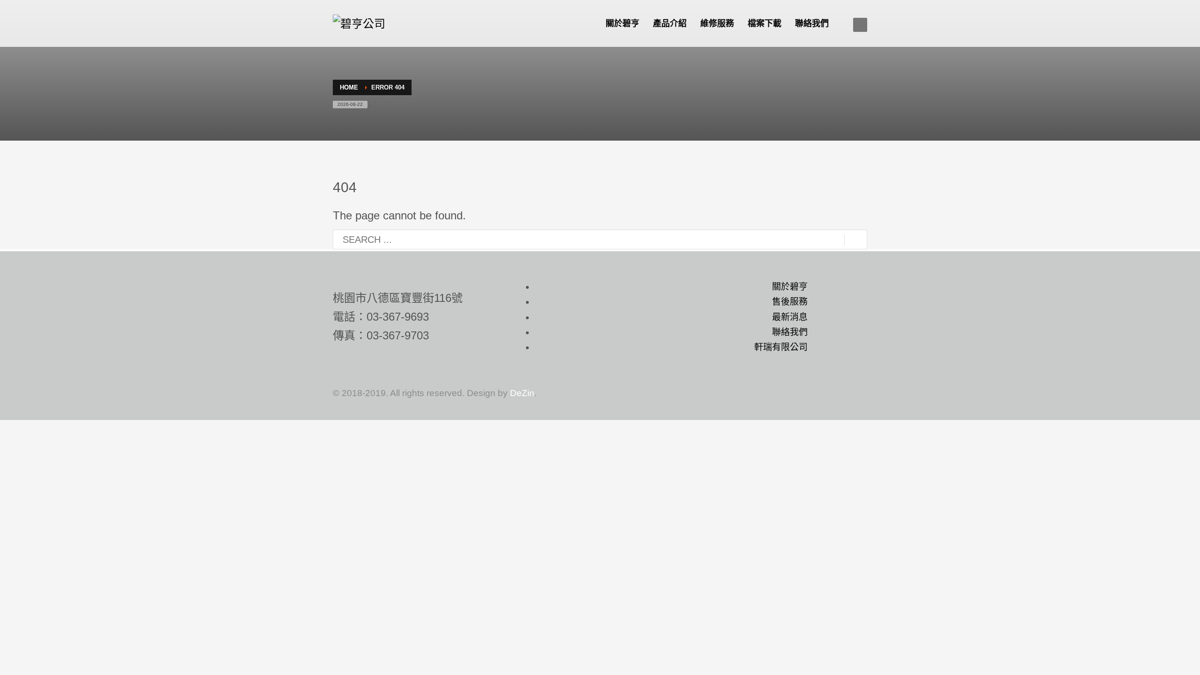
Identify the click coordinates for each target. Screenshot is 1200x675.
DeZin (522, 393)
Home (349, 87)
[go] (855, 240)
